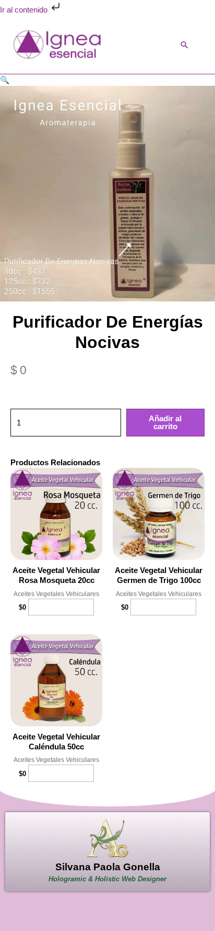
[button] (184, 45)
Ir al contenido (25, 10)
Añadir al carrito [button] (61, 607)
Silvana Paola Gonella (107, 866)
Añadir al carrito (165, 422)
